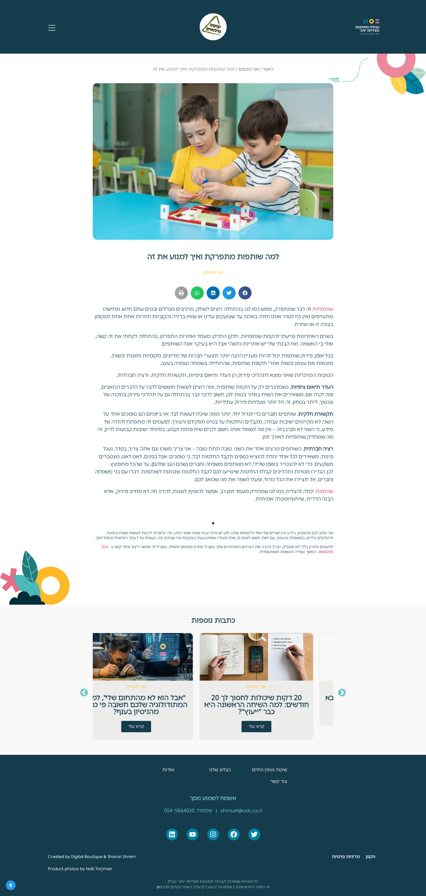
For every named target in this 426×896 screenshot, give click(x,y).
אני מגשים (249, 69)
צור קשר (278, 781)
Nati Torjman (98, 868)
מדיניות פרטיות (346, 856)
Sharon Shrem (122, 856)
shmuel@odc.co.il (241, 810)
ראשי (268, 69)
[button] (245, 292)
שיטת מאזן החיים (269, 770)
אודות (168, 770)
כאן (159, 887)
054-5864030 (179, 810)
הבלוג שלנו (220, 770)
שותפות (324, 491)
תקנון (370, 856)
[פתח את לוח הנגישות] (11, 885)
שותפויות (322, 309)
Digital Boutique (86, 856)
